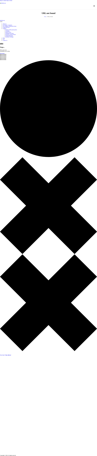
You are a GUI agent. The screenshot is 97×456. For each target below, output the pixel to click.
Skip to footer (9, 0)
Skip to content (3, 0)
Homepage (2, 53)
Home (45, 16)
